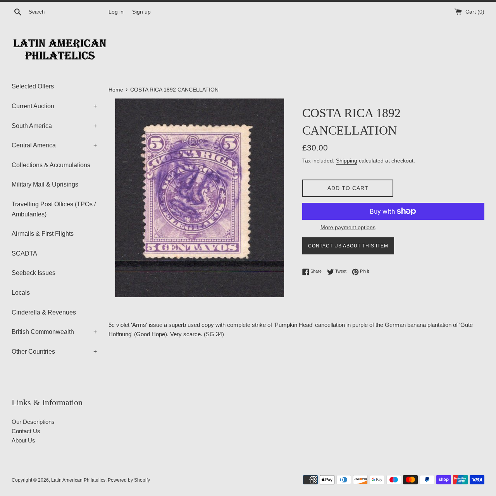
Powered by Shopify (129, 480)
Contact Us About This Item (348, 246)
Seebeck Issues (33, 273)
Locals (21, 292)
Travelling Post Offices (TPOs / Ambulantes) (54, 209)
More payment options (347, 227)
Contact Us (26, 431)
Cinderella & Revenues (44, 312)
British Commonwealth (54, 331)
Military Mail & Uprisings (45, 184)
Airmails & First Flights (43, 233)
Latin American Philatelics (78, 480)
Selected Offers (33, 86)
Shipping (346, 160)
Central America (54, 145)
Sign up (141, 12)
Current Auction (54, 106)
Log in (116, 12)
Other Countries (54, 351)
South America (54, 126)
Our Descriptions (33, 421)
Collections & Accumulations (51, 165)
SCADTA (24, 253)
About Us (23, 440)
